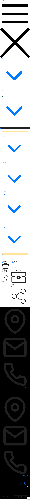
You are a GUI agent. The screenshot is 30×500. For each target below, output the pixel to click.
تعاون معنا (25, 483)
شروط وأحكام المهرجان (23, 484)
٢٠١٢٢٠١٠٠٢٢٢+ (25, 475)
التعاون (1, 61)
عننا (3, 135)
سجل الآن (2, 95)
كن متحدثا (2, 93)
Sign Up (1, 128)
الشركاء (25, 480)
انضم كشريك (2, 92)
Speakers (3, 259)
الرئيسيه (2, 58)
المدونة (25, 482)
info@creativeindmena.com (24, 449)
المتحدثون (25, 479)
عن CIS (25, 478)
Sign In (1, 127)
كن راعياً (2, 90)
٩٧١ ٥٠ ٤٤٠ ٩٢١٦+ (25, 387)
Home (3, 258)
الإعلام (25, 481)
